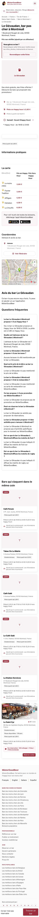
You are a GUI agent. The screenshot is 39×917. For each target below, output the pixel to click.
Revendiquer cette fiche (20, 54)
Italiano (24, 780)
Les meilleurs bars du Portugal (13, 891)
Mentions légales (8, 857)
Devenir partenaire (9, 851)
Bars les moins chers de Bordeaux (14, 809)
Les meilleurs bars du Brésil (12, 871)
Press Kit (5, 860)
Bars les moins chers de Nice (13, 821)
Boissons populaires (9, 826)
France (12, 17)
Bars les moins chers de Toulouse (14, 812)
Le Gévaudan (6, 22)
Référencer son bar (9, 834)
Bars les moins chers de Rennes (14, 797)
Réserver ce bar (29, 755)
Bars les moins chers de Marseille (14, 823)
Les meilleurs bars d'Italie (11, 885)
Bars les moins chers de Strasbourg (15, 800)
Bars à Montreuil (23, 19)
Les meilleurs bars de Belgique (13, 868)
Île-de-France (22, 17)
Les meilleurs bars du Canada (13, 874)
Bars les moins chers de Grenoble (14, 791)
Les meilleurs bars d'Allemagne (13, 880)
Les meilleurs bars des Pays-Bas (14, 888)
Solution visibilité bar (10, 840)
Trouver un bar (31, 912)
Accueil (4, 17)
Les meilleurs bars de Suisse (12, 877)
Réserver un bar (8, 848)
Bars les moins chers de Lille (12, 803)
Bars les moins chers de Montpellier (15, 815)
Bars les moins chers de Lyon (13, 794)
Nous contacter (7, 854)
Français (5, 780)
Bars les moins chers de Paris (13, 806)
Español (33, 780)
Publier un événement (10, 837)
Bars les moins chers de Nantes (13, 818)
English (15, 780)
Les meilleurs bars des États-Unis (14, 894)
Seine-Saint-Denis (8, 19)
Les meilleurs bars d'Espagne (13, 883)
